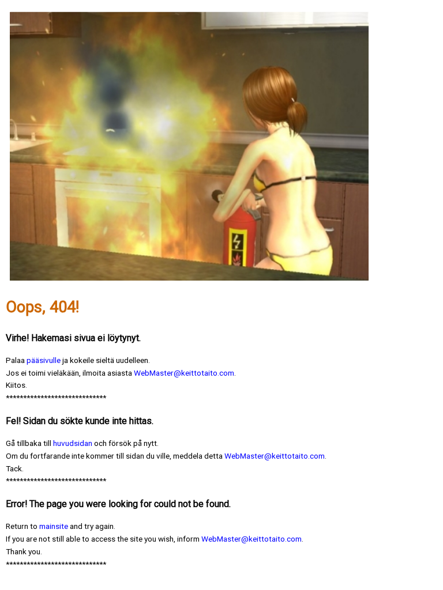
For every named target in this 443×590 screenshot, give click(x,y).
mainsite (54, 526)
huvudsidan (72, 443)
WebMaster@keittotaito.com (184, 372)
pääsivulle (44, 360)
